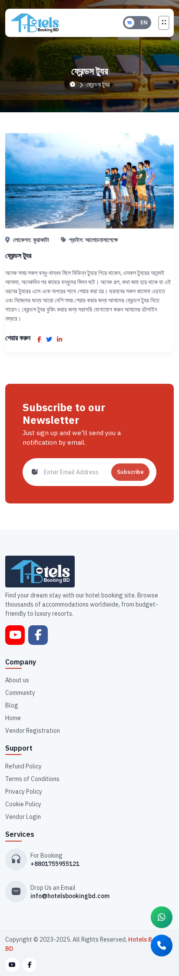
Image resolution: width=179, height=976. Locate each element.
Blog (11, 705)
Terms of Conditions (32, 779)
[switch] (137, 22)
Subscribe (130, 472)
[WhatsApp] (161, 917)
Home (13, 718)
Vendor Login (23, 817)
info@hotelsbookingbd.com (69, 896)
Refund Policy (23, 766)
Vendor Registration (32, 731)
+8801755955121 (55, 864)
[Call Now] (161, 945)
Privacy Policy (23, 791)
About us (17, 680)
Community (20, 693)
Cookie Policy (23, 804)
